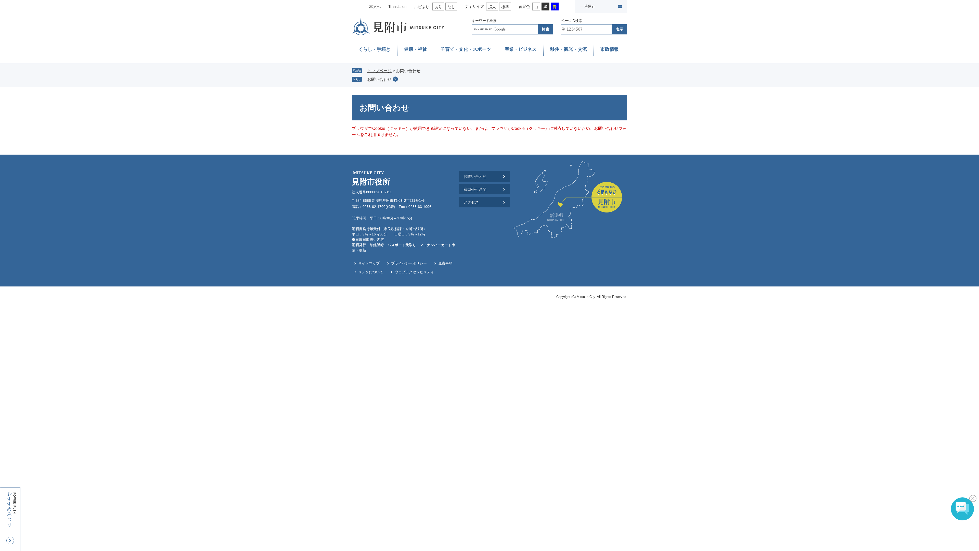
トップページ (379, 71)
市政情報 (609, 49)
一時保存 (587, 6)
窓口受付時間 (474, 189)
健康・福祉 (415, 49)
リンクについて (370, 272)
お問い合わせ (379, 79)
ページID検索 (571, 20)
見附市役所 (371, 178)
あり (438, 7)
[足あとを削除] (395, 79)
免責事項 (445, 263)
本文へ (375, 6)
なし (451, 7)
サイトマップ (369, 263)
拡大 (492, 7)
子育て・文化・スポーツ (466, 49)
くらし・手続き (374, 49)
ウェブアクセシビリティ (414, 272)
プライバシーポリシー (409, 263)
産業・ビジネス (521, 49)
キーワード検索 (484, 20)
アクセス (471, 202)
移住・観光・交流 (568, 49)
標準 (505, 7)
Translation (397, 6)
